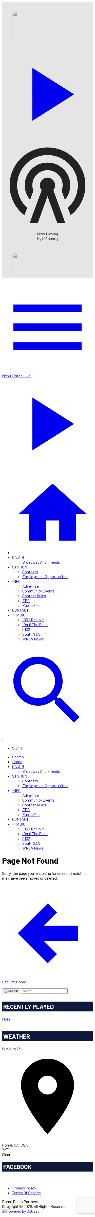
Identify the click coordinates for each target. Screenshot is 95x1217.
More (6, 1018)
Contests (30, 571)
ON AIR (18, 557)
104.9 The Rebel (35, 624)
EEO (26, 600)
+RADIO (18, 614)
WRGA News (33, 638)
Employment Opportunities (45, 576)
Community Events (38, 590)
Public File (31, 605)
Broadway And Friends (41, 562)
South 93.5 (31, 634)
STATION (19, 566)
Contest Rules (34, 595)
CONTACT (20, 610)
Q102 (26, 629)
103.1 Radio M (33, 619)
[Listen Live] (47, 92)
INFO (16, 581)
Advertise (30, 586)
